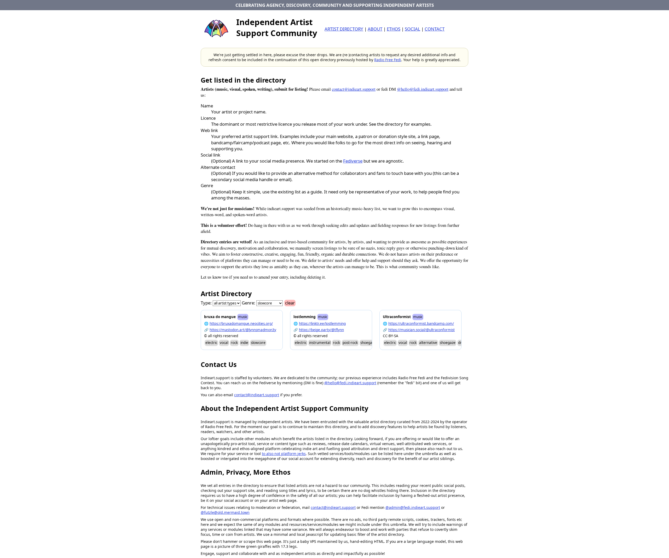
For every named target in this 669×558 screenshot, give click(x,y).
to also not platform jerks (284, 453)
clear (290, 303)
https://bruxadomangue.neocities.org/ (241, 323)
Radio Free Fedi (387, 59)
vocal (224, 342)
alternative (428, 342)
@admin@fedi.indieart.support (412, 507)
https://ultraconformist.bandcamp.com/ (421, 323)
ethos (393, 29)
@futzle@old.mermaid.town (225, 512)
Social (412, 29)
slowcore (258, 342)
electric (211, 342)
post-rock (350, 342)
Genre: (248, 303)
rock (234, 342)
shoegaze (368, 342)
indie (244, 342)
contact (435, 29)
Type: (206, 303)
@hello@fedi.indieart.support (422, 89)
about (375, 29)
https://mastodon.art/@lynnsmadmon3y (243, 329)
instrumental (319, 342)
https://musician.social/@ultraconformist (421, 329)
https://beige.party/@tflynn (321, 329)
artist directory (344, 29)
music (242, 316)
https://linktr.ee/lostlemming (322, 323)
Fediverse (352, 161)
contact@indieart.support (354, 89)
